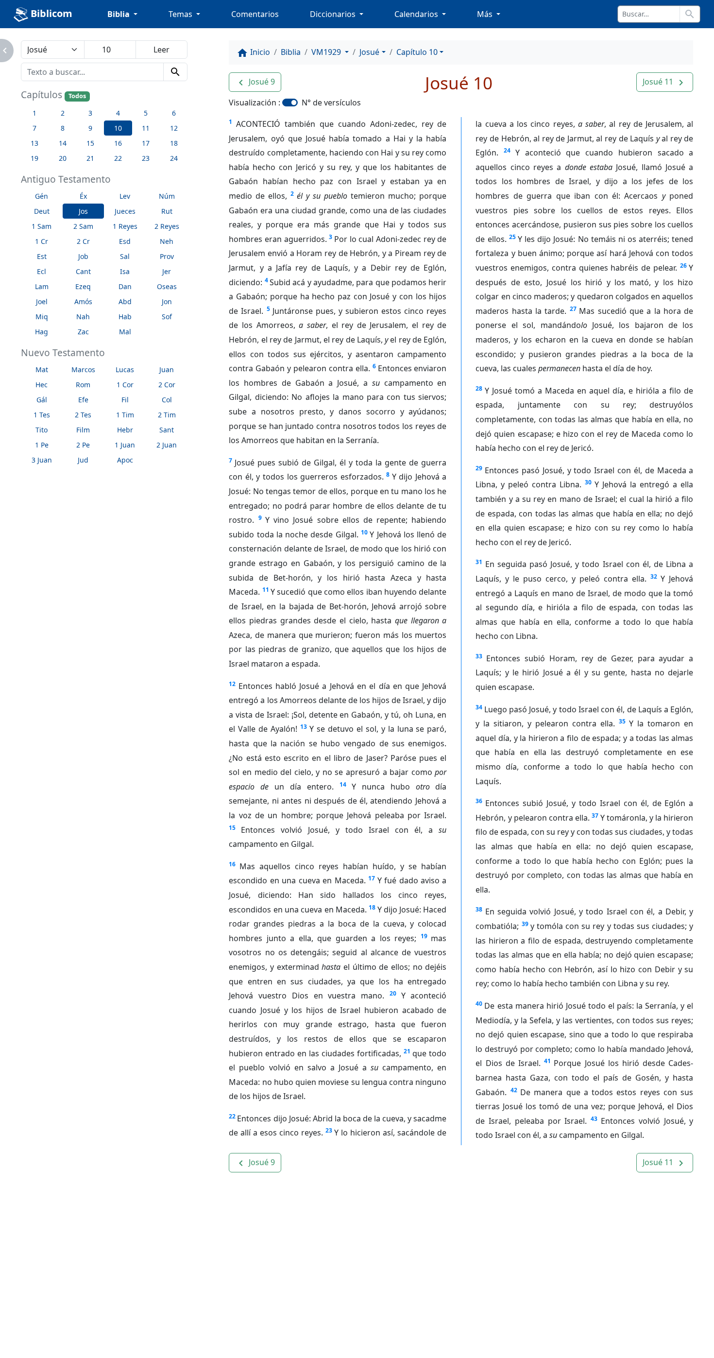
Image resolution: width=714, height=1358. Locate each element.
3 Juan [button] (42, 459)
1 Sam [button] (41, 226)
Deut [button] (42, 211)
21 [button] (90, 158)
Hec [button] (41, 384)
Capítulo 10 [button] (417, 52)
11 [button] (146, 128)
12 (232, 684)
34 (479, 707)
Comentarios (255, 14)
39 (525, 924)
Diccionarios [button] (333, 14)
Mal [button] (125, 331)
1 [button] (34, 113)
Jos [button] (83, 211)
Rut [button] (166, 211)
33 (479, 656)
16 (232, 864)
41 (547, 1061)
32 (653, 576)
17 (371, 878)
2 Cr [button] (83, 241)
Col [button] (167, 399)
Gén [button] (41, 196)
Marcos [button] (83, 369)
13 (303, 726)
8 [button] (63, 128)
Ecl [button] (41, 271)
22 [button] (118, 158)
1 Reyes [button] (125, 226)
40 (479, 1003)
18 (372, 907)
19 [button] (34, 158)
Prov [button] (167, 256)
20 (393, 993)
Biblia (291, 52)
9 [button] (90, 128)
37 (595, 815)
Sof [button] (167, 316)
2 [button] (63, 113)
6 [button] (174, 113)
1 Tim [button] (125, 414)
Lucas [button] (125, 369)
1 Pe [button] (42, 444)
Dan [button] (125, 286)
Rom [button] (83, 384)
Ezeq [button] (83, 286)
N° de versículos (331, 102)
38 (479, 909)
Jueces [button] (125, 211)
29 (479, 468)
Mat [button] (41, 369)
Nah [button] (83, 316)
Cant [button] (83, 271)
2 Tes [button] (83, 414)
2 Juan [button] (166, 444)
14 (343, 784)
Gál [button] (41, 399)
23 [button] (146, 158)
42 (513, 1090)
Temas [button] (181, 14)
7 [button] (34, 128)
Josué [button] (369, 52)
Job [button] (83, 256)
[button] (255, 82)
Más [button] (485, 14)
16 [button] (118, 143)
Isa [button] (125, 271)
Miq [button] (41, 316)
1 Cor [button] (125, 384)
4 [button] (118, 113)
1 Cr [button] (41, 241)
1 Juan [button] (125, 444)
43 (594, 1119)
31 (479, 562)
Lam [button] (42, 286)
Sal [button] (125, 256)
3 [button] (90, 113)
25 (512, 237)
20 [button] (63, 158)
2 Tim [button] (167, 414)
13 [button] (34, 143)
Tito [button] (41, 429)
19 (424, 936)
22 (232, 1116)
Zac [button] (83, 331)
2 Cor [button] (166, 384)
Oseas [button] (167, 286)
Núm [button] (167, 196)
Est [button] (42, 256)
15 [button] (90, 143)
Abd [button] (125, 301)
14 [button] (63, 143)
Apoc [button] (125, 459)
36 (479, 801)
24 (507, 150)
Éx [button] (83, 196)
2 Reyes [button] (166, 226)
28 (479, 388)
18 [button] (174, 143)
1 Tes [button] (42, 414)
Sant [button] (166, 429)
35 (622, 721)
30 (588, 482)
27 (573, 309)
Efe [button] (83, 399)
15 (232, 828)
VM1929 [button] (327, 52)
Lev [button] (124, 196)
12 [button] (174, 128)
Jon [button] (167, 301)
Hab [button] (125, 316)
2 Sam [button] (83, 226)
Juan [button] (166, 369)
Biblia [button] (119, 14)
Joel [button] (42, 301)
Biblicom (50, 13)
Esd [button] (125, 241)
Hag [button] (41, 331)
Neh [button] (166, 241)
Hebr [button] (125, 429)
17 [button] (146, 143)
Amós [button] (83, 301)
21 (407, 1051)
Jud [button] (83, 459)
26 (683, 265)
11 (265, 589)
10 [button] (118, 128)
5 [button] (146, 113)
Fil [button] (125, 399)
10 (364, 532)
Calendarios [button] (417, 14)
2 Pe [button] (83, 444)
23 (328, 1130)
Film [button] (83, 429)
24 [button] (174, 158)
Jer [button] (166, 271)
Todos (77, 96)
